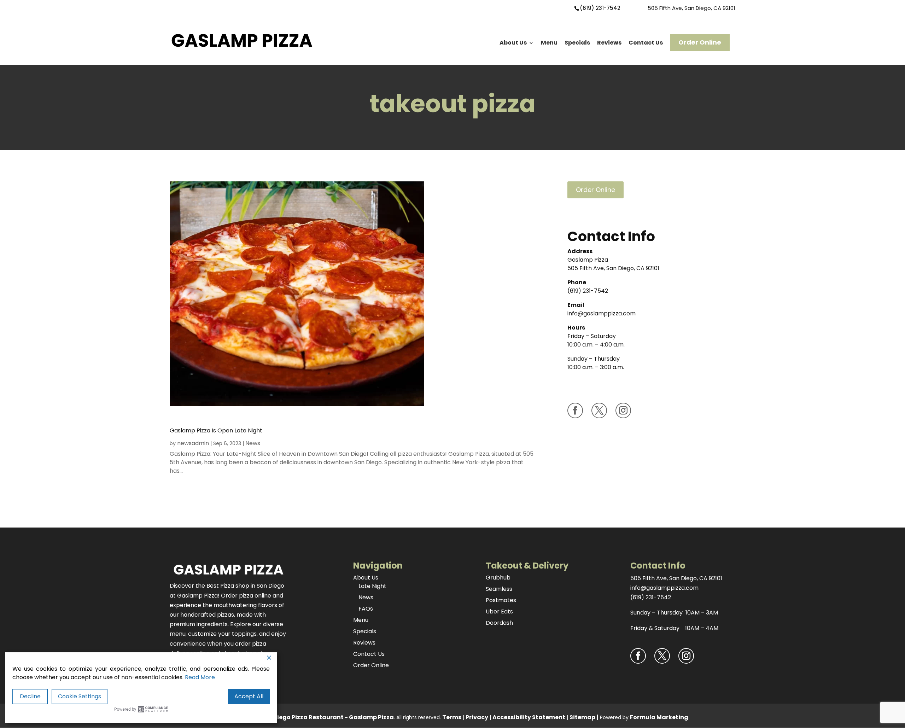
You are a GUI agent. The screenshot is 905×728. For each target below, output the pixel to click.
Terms (451, 717)
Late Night (372, 586)
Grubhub (498, 577)
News (252, 443)
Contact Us (646, 43)
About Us (513, 43)
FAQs (365, 609)
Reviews (609, 43)
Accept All (248, 696)
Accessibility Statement (528, 717)
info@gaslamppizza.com (601, 313)
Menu (549, 43)
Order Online (699, 42)
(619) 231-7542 (600, 8)
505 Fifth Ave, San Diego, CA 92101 (691, 8)
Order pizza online (246, 596)
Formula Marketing (659, 717)
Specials (577, 43)
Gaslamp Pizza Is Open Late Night (216, 430)
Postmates (501, 600)
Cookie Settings (79, 696)
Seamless (499, 589)
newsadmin (193, 443)
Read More (200, 677)
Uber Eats (499, 611)
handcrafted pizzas (207, 615)
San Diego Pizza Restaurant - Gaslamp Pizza (327, 717)
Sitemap (582, 717)
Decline (30, 696)
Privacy (477, 717)
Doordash (499, 623)
